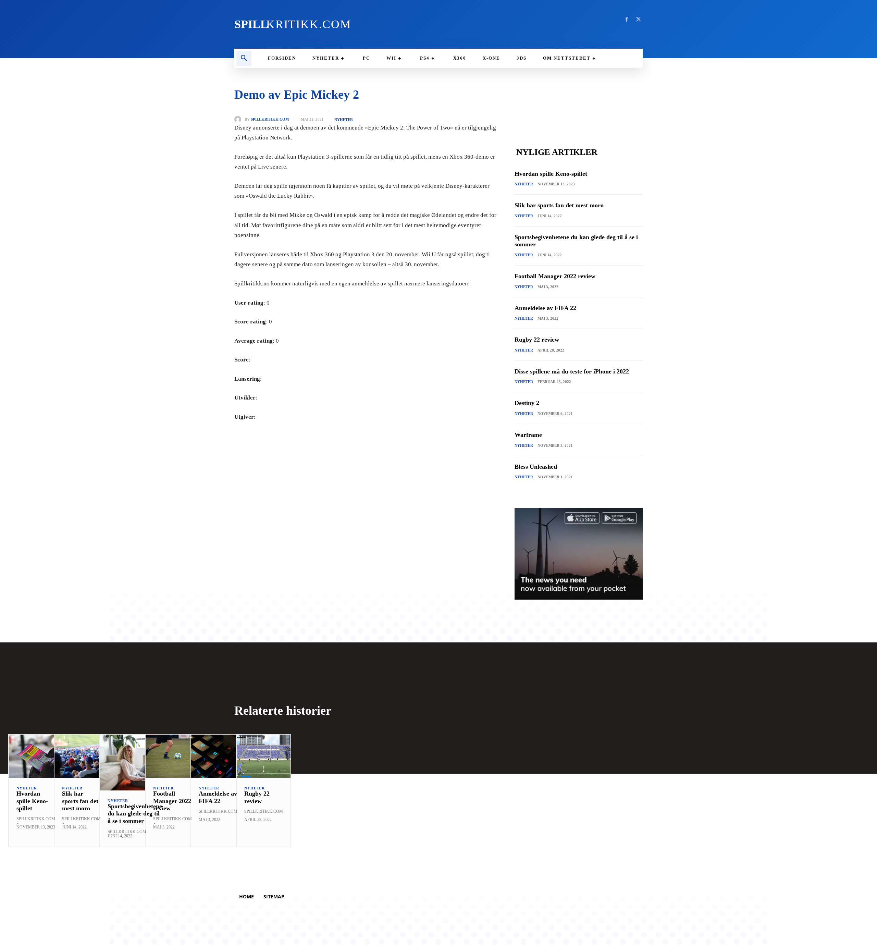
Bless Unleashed (536, 466)
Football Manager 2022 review (555, 276)
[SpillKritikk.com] (239, 119)
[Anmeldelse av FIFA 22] (218, 756)
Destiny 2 (527, 403)
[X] (638, 19)
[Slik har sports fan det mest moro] (81, 756)
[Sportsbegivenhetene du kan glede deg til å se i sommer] (135, 762)
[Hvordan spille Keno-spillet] (36, 756)
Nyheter (343, 120)
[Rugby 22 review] (264, 756)
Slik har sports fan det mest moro (559, 205)
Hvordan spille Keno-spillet (551, 173)
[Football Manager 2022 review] (172, 756)
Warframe (528, 434)
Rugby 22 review (537, 339)
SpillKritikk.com (270, 119)
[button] (243, 58)
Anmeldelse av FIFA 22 (545, 308)
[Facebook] (627, 19)
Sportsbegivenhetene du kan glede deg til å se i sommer (135, 813)
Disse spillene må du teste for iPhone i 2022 (572, 371)
